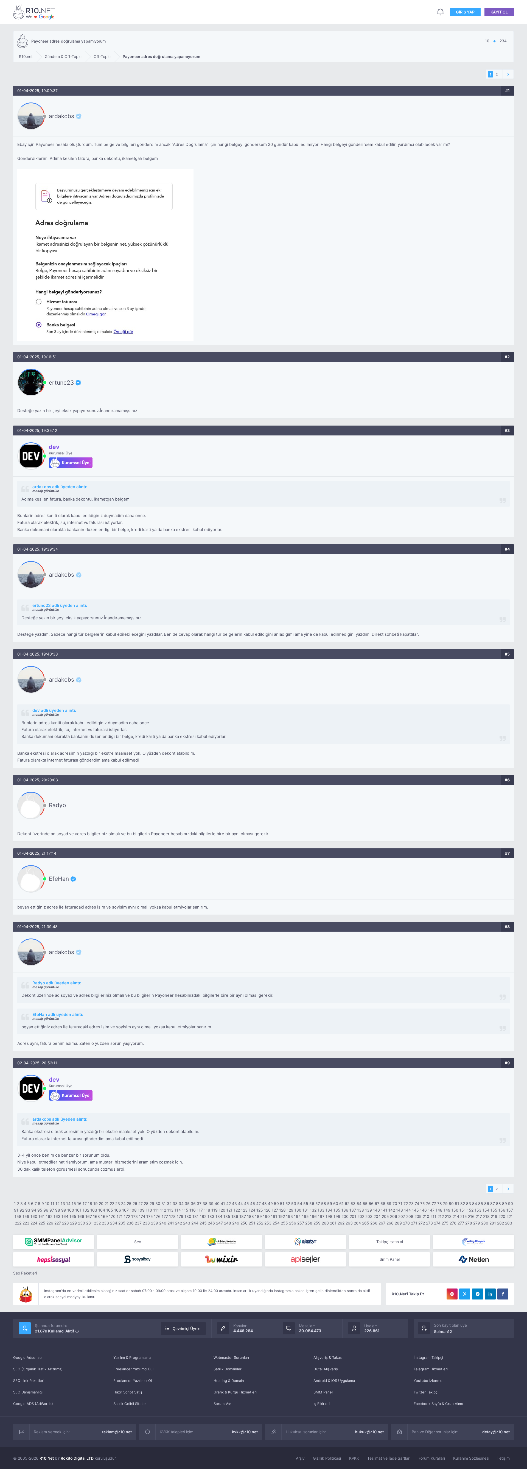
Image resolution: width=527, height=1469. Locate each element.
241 (170, 1223)
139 (368, 1210)
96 (45, 1210)
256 (292, 1223)
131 (305, 1210)
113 (170, 1210)
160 (33, 1216)
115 (185, 1210)
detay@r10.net (496, 1431)
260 (325, 1223)
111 (156, 1210)
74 (417, 1203)
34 (181, 1203)
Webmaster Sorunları (231, 1357)
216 (471, 1216)
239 (154, 1223)
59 (329, 1203)
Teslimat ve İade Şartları (388, 1458)
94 (33, 1210)
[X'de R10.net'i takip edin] (464, 1294)
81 (457, 1203)
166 (80, 1216)
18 (90, 1203)
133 (321, 1210)
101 (78, 1210)
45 (246, 1203)
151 (462, 1210)
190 (266, 1216)
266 (373, 1223)
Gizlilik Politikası (327, 1458)
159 (26, 1216)
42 (228, 1203)
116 (192, 1210)
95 (39, 1210)
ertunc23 (61, 382)
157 (509, 1210)
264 (357, 1223)
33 (175, 1203)
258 (308, 1223)
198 (329, 1216)
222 (18, 1223)
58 (323, 1203)
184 (218, 1216)
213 (448, 1216)
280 (484, 1223)
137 (352, 1210)
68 (382, 1203)
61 (341, 1203)
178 (172, 1216)
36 (193, 1203)
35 (187, 1203)
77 (434, 1203)
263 (349, 1223)
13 (63, 1203)
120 (222, 1210)
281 (492, 1223)
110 (149, 1210)
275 (445, 1223)
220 (501, 1216)
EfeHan (59, 879)
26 (135, 1203)
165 (72, 1216)
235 (121, 1223)
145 (415, 1210)
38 (205, 1203)
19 (95, 1203)
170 (112, 1216)
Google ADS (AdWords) (33, 1403)
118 (207, 1210)
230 (81, 1223)
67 (377, 1203)
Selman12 (443, 1331)
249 (235, 1223)
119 (214, 1210)
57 (317, 1203)
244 (194, 1223)
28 (146, 1203)
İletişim (503, 1458)
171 (120, 1216)
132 (313, 1210)
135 (336, 1210)
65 (365, 1203)
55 (305, 1203)
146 (423, 1210)
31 (163, 1203)
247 (219, 1223)
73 (411, 1203)
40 (217, 1203)
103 (93, 1210)
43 (234, 1203)
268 (390, 1223)
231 (89, 1223)
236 (130, 1223)
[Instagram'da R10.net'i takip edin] (452, 1294)
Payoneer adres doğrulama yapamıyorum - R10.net (35, 12)
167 (88, 1216)
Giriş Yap (465, 12)
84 (474, 1203)
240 (162, 1223)
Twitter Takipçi (426, 1392)
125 (259, 1210)
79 (445, 1203)
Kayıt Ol (499, 12)
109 (141, 1210)
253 (267, 1223)
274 (437, 1223)
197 (321, 1216)
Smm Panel (390, 1259)
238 (146, 1223)
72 (405, 1203)
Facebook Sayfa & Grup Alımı (438, 1403)
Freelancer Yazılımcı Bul (133, 1369)
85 (480, 1203)
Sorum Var (222, 1403)
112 (163, 1210)
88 (498, 1203)
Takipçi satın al (389, 1241)
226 (49, 1223)
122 (237, 1210)
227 (57, 1223)
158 (18, 1216)
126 (267, 1210)
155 (493, 1210)
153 (478, 1210)
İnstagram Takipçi (428, 1357)
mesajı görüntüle (45, 491)
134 (329, 1210)
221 (509, 1216)
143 (399, 1210)
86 (486, 1203)
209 (418, 1216)
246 (211, 1223)
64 (359, 1203)
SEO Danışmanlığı (28, 1392)
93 (27, 1210)
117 (200, 1210)
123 (244, 1210)
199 (336, 1216)
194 (297, 1216)
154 (486, 1210)
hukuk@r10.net (369, 1431)
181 (195, 1216)
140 (376, 1210)
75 (422, 1203)
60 (335, 1203)
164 (64, 1216)
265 (365, 1223)
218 (486, 1216)
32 (169, 1203)
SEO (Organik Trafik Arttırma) (38, 1369)
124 (252, 1210)
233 (105, 1223)
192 (281, 1216)
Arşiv (300, 1458)
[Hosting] (305, 1242)
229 (73, 1223)
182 (203, 1216)
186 (234, 1216)
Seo (137, 1241)
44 (240, 1203)
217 (479, 1216)
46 (252, 1203)
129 (290, 1210)
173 (134, 1216)
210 (426, 1216)
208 (409, 1216)
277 (461, 1223)
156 (501, 1210)
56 (311, 1203)
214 (456, 1216)
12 (57, 1203)
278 (468, 1223)
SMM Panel (323, 1392)
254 (276, 1223)
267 (382, 1223)
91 (16, 1210)
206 (393, 1216)
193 (289, 1216)
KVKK (354, 1458)
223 (26, 1223)
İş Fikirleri (321, 1403)
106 (117, 1210)
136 (344, 1210)
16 (79, 1203)
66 (371, 1203)
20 (101, 1203)
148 (439, 1210)
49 (270, 1203)
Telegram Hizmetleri (431, 1369)
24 (123, 1203)
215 (463, 1216)
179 (180, 1216)
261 (333, 1223)
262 (341, 1223)
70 (395, 1203)
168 (96, 1216)
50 (276, 1203)
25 (129, 1203)
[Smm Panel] (53, 1259)
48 (264, 1203)
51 (282, 1203)
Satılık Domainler (228, 1369)
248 (227, 1223)
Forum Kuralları (432, 1458)
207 (401, 1216)
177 (165, 1216)
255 (284, 1223)
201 (353, 1216)
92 (21, 1210)
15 (74, 1203)
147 (431, 1210)
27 (140, 1203)
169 (104, 1216)
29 (152, 1203)
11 (52, 1203)
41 (223, 1203)
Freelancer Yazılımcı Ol (132, 1380)
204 (377, 1216)
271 (414, 1223)
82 (462, 1203)
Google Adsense (27, 1357)
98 (57, 1210)
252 (259, 1223)
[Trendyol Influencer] (221, 1259)
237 (138, 1223)
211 (433, 1216)
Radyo (57, 805)
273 (429, 1223)
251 (252, 1223)
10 (47, 1203)
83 (468, 1203)
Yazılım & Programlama (132, 1357)
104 (101, 1210)
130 (298, 1210)
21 (107, 1203)
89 (504, 1203)
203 (368, 1216)
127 (275, 1210)
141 (384, 1210)
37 (199, 1203)
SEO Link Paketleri (28, 1380)
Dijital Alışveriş (325, 1369)
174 (142, 1216)
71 (400, 1203)
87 (492, 1203)
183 (211, 1216)
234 (113, 1223)
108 (133, 1210)
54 (299, 1203)
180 (187, 1216)
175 (149, 1216)
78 (439, 1203)
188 (250, 1216)
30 (157, 1203)
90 (510, 1203)
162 (49, 1216)
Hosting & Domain (229, 1380)
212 (441, 1216)
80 (451, 1203)
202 (360, 1216)
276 (453, 1223)
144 (407, 1210)
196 (313, 1216)
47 (258, 1203)
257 (300, 1223)
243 (186, 1223)
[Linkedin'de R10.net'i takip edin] (490, 1294)
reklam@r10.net (117, 1431)
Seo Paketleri (25, 1273)
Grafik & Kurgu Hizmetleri (235, 1392)
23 (117, 1203)
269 (398, 1223)
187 (242, 1216)
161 (41, 1216)
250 (244, 1223)
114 (178, 1210)
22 (112, 1203)
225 (41, 1223)
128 (282, 1210)
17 (85, 1203)
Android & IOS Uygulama (334, 1380)
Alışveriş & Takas (327, 1357)
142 (391, 1210)
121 (229, 1210)
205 (385, 1216)
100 (70, 1210)
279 (476, 1223)
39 (211, 1203)
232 (97, 1223)
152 (470, 1210)
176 (157, 1216)
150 (455, 1210)
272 (421, 1223)
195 (305, 1216)
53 (293, 1203)
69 (388, 1203)
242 (178, 1223)
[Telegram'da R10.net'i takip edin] (477, 1294)
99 (63, 1210)
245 (203, 1223)
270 (406, 1223)
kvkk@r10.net (245, 1431)
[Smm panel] (53, 1242)
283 (508, 1223)
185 (226, 1216)
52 (287, 1203)
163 (57, 1216)
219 (494, 1216)
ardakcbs (61, 116)
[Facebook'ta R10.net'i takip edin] (502, 1294)
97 (51, 1210)
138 (360, 1210)
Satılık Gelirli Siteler (129, 1403)
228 (65, 1223)
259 (317, 1223)
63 (353, 1203)
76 (428, 1203)
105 (109, 1210)
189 (258, 1216)
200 (345, 1216)
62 (347, 1203)
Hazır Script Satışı (128, 1392)
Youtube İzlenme (428, 1380)
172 (127, 1216)
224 (33, 1223)
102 (86, 1210)
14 (68, 1203)
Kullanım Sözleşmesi (471, 1458)
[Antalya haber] (221, 1242)
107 (125, 1210)
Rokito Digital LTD (77, 1458)
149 (447, 1210)
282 (500, 1223)
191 (274, 1216)
